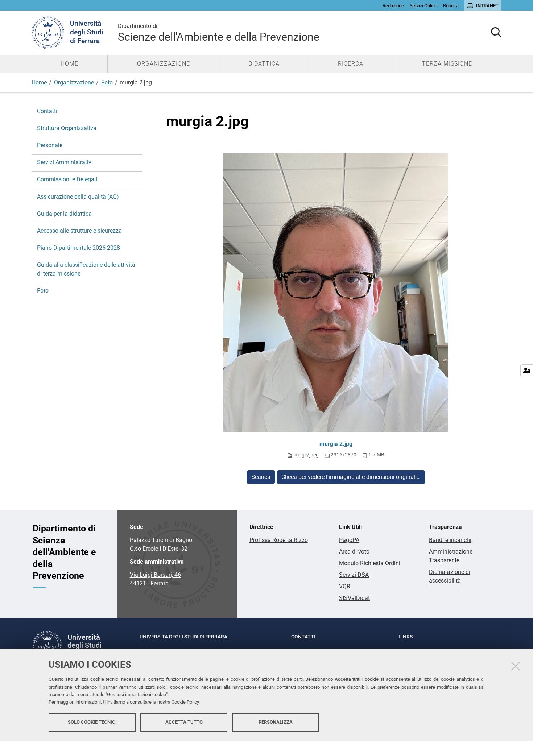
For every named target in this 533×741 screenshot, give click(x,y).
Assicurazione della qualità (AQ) (78, 196)
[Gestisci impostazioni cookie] (526, 370)
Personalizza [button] (276, 722)
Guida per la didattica (64, 213)
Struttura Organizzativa (66, 128)
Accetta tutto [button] (184, 722)
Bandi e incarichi (450, 540)
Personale (49, 145)
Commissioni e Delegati (67, 179)
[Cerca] (493, 33)
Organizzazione (74, 82)
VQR (344, 586)
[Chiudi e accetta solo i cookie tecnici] (515, 666)
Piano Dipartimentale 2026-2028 (78, 247)
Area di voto (354, 551)
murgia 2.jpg (335, 443)
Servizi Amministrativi (65, 162)
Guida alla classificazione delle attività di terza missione (86, 269)
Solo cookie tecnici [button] (92, 722)
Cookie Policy (185, 702)
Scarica (260, 476)
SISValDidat (354, 598)
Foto (107, 82)
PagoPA (349, 540)
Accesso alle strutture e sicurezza (79, 230)
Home (39, 82)
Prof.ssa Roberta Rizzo (278, 540)
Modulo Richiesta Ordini (369, 563)
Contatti (47, 111)
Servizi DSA (354, 574)
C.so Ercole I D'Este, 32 (158, 548)
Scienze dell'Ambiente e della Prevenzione (218, 32)
